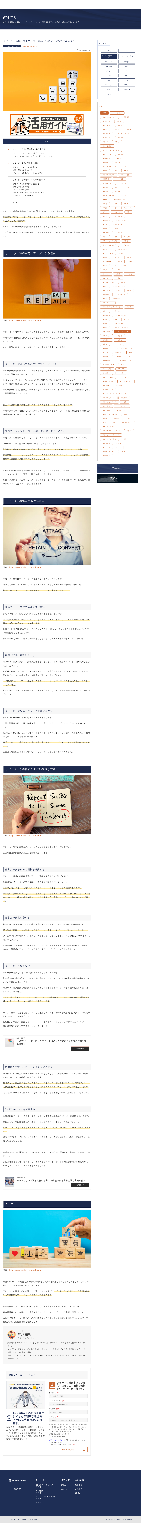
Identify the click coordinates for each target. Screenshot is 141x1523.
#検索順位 (106, 315)
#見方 (116, 208)
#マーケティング (119, 199)
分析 (126, 51)
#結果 (119, 270)
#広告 (125, 166)
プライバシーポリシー (56, 1440)
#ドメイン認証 (108, 377)
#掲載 (105, 228)
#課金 (123, 282)
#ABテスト (119, 352)
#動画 (126, 171)
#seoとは (106, 294)
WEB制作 (40, 1491)
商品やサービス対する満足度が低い (26, 167)
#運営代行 (126, 117)
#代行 (126, 241)
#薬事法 (105, 356)
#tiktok (123, 365)
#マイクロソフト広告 (110, 414)
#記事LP (124, 398)
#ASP (119, 447)
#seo (105, 298)
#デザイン (106, 455)
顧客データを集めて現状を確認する (26, 184)
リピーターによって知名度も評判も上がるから (30, 153)
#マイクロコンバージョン (111, 431)
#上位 (105, 311)
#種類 (118, 274)
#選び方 (121, 154)
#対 (128, 212)
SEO (109, 80)
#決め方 (105, 162)
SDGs (77, 1493)
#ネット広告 (107, 146)
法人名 (54, 1417)
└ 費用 (38, 1487)
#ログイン (106, 270)
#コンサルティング (109, 117)
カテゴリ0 (109, 51)
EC (25, 46)
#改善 (105, 129)
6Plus (63, 1485)
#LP (130, 352)
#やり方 (105, 142)
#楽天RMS (106, 410)
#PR (125, 414)
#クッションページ (109, 402)
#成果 (126, 204)
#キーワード (107, 154)
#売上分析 (106, 133)
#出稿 (105, 204)
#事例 (129, 431)
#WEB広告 (106, 158)
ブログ (108, 94)
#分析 (116, 237)
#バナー (105, 352)
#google (124, 195)
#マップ (119, 232)
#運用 (117, 187)
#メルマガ (106, 443)
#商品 (105, 257)
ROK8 (38, 1502)
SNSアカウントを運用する (23, 195)
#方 (115, 266)
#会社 (120, 261)
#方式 (105, 286)
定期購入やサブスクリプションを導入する (28, 192)
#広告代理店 (107, 138)
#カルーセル (107, 249)
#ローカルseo (108, 303)
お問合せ (33, 1519)
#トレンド (106, 278)
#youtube (117, 228)
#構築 (123, 451)
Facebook (127, 71)
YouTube (108, 66)
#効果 (105, 216)
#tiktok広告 (107, 369)
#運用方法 (106, 232)
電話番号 (55, 1409)
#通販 (105, 171)
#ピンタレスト (127, 422)
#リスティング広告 (123, 133)
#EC (104, 113)
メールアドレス (57, 1401)
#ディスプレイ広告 (109, 439)
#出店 (105, 344)
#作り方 (118, 191)
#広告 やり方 (122, 249)
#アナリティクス (119, 286)
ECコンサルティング (24, 22)
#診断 (116, 319)
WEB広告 (108, 62)
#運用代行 (121, 138)
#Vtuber (119, 385)
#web (105, 199)
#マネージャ (127, 266)
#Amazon (106, 348)
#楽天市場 (120, 340)
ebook (64, 1489)
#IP (114, 422)
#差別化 (128, 129)
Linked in (126, 89)
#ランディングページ (121, 327)
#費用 (117, 142)
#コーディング (108, 389)
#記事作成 (116, 298)
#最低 (105, 237)
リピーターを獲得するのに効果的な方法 (29, 180)
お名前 (54, 1393)
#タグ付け (117, 257)
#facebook (107, 261)
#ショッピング (119, 224)
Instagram (109, 71)
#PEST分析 (120, 179)
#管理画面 (106, 220)
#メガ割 (105, 373)
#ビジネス (117, 212)
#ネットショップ (122, 332)
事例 (108, 89)
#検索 (129, 307)
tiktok (126, 85)
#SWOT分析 (125, 175)
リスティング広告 (126, 56)
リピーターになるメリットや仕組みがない (28, 173)
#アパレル (106, 336)
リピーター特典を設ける (22, 190)
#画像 (125, 439)
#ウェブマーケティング (111, 435)
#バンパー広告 (108, 253)
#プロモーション (108, 282)
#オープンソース (108, 451)
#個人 (122, 253)
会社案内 (78, 1489)
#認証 (119, 290)
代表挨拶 (78, 1485)
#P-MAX (106, 385)
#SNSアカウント (109, 398)
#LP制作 (118, 356)
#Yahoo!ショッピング (124, 348)
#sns (129, 290)
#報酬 (105, 208)
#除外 (116, 204)
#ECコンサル (117, 113)
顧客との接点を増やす (21, 187)
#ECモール (117, 344)
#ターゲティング (126, 381)
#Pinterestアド (125, 360)
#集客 (119, 121)
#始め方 (118, 162)
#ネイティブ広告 (108, 175)
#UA (104, 422)
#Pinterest (121, 410)
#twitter (106, 274)
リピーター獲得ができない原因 (25, 163)
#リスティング (108, 183)
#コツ (130, 356)
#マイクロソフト (125, 377)
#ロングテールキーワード (111, 307)
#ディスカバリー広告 (110, 241)
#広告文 (105, 191)
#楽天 (125, 402)
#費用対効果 (118, 216)
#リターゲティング (109, 166)
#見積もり (117, 311)
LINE (109, 75)
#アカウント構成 (108, 195)
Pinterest (109, 85)
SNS (126, 66)
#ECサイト (107, 121)
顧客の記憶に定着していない (23, 170)
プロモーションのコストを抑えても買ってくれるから (32, 156)
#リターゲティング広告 (111, 150)
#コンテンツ (120, 294)
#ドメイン (106, 290)
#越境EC (117, 418)
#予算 (119, 158)
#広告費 (119, 336)
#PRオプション (122, 406)
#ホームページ (119, 323)
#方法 (128, 187)
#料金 (105, 212)
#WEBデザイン (108, 360)
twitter (126, 75)
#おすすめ (123, 183)
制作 (126, 80)
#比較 (105, 323)
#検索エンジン (122, 315)
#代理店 (116, 129)
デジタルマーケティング (46, 1497)
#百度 (129, 418)
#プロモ (129, 274)
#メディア (127, 319)
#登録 (105, 319)
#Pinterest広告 (108, 365)
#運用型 (105, 187)
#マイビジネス (122, 220)
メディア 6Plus (9, 22)
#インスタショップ (109, 245)
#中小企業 (106, 332)
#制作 (105, 327)
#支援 (120, 125)
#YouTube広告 (108, 381)
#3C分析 (106, 179)
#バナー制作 (119, 373)
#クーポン (106, 447)
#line (130, 261)
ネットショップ (33, 46)
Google (126, 62)
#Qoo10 (121, 369)
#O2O (119, 443)
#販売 (129, 257)
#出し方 (127, 237)
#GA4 (105, 418)
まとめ (15, 202)
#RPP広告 (106, 406)
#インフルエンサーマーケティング (115, 393)
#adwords (128, 208)
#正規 (105, 224)
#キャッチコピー (108, 426)
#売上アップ (107, 125)
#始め (105, 266)
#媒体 (116, 171)
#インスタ (126, 245)
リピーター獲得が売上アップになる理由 (29, 149)
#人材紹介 (106, 340)
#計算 (119, 278)
